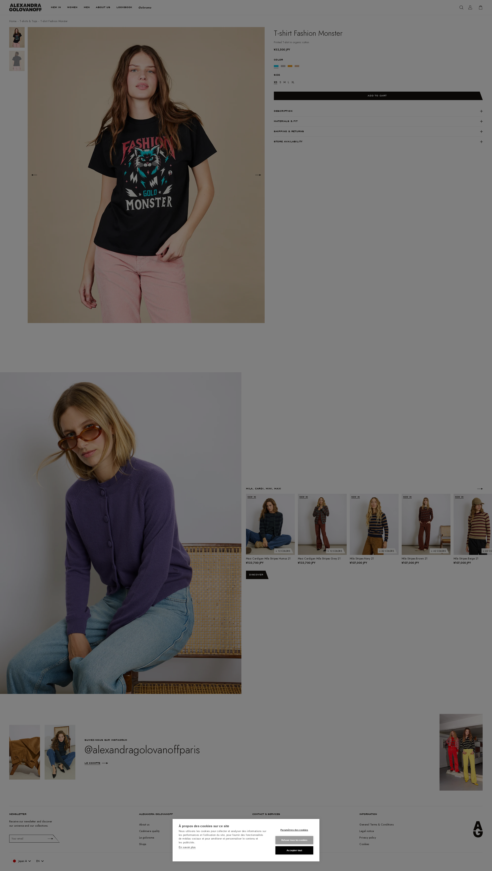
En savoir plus (187, 847)
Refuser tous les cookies (294, 840)
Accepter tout (294, 850)
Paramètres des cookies (294, 830)
